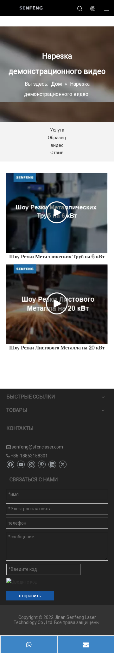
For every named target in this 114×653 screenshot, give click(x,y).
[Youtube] (21, 464)
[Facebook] (10, 464)
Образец (57, 137)
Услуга (57, 130)
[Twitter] (62, 464)
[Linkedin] (52, 464)
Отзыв (57, 152)
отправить (30, 595)
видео (57, 145)
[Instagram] (31, 464)
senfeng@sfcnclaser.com (37, 446)
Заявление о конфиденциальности (57, 632)
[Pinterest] (42, 464)
